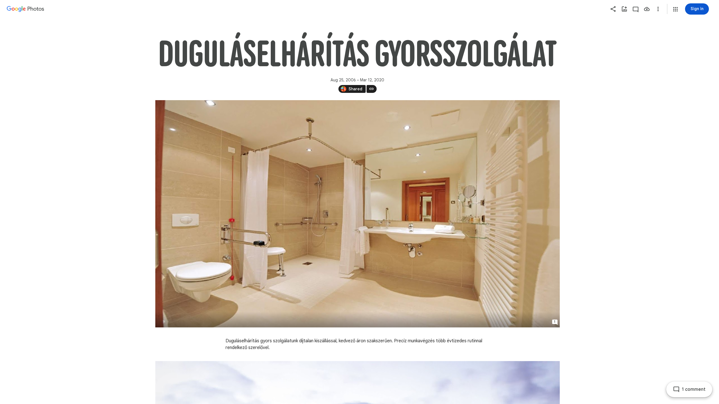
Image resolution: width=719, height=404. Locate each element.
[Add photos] (624, 9)
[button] (675, 9)
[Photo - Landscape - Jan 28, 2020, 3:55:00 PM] (357, 213)
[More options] (658, 9)
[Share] (613, 9)
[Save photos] (646, 9)
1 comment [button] (694, 389)
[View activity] (635, 9)
